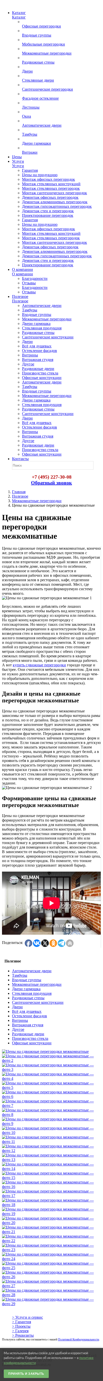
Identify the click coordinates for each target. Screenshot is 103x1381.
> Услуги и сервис (27, 1317)
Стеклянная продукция (32, 993)
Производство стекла (30, 1038)
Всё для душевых (27, 1011)
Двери (17, 1007)
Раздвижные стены (28, 998)
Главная (19, 492)
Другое (18, 1029)
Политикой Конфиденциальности (78, 1339)
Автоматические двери (32, 971)
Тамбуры (19, 975)
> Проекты (21, 1326)
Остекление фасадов (29, 1016)
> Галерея (20, 1331)
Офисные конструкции (32, 1043)
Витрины (20, 1020)
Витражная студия (27, 1025)
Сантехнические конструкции (38, 1002)
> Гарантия (21, 1322)
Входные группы (26, 980)
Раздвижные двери (28, 1034)
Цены (17, 157)
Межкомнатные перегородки (37, 501)
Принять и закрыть (26, 1373)
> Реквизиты (23, 1335)
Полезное (20, 496)
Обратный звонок (51, 482)
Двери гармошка (26, 989)
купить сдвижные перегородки (39, 665)
